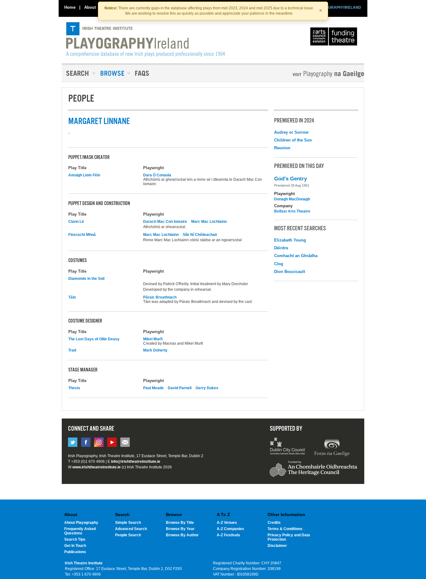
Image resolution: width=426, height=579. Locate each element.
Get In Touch (75, 545)
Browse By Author (182, 535)
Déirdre (281, 248)
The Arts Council (335, 38)
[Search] (79, 73)
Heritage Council (313, 472)
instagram (99, 442)
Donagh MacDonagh (292, 199)
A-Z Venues (227, 522)
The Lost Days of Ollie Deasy (93, 339)
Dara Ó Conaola (157, 175)
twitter (72, 442)
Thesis (74, 388)
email (125, 442)
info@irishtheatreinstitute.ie (135, 461)
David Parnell (179, 388)
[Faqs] (142, 73)
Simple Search (128, 522)
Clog (278, 263)
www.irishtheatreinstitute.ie (96, 467)
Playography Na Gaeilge (310, 74)
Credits (274, 522)
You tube (112, 442)
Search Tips (74, 539)
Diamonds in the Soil (86, 278)
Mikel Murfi (152, 339)
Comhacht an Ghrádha (295, 255)
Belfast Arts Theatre (292, 211)
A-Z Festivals (228, 535)
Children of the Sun (293, 140)
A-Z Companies (230, 529)
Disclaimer (277, 545)
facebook (85, 442)
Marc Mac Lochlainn (209, 221)
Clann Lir (76, 221)
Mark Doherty (155, 350)
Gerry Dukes (207, 388)
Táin (72, 297)
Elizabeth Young (290, 240)
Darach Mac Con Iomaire (165, 221)
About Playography (81, 522)
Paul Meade (153, 388)
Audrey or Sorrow (291, 132)
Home (69, 7)
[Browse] (113, 73)
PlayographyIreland (145, 39)
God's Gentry (290, 179)
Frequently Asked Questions (80, 531)
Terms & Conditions (285, 529)
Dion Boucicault (289, 271)
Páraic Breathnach (160, 297)
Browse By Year (180, 529)
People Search (128, 535)
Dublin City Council (288, 447)
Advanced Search (131, 529)
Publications (75, 552)
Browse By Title (180, 522)
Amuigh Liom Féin (84, 175)
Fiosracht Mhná (82, 234)
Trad (72, 350)
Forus (332, 447)
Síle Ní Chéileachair (200, 234)
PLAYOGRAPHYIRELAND (338, 7)
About (90, 7)
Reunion (282, 148)
